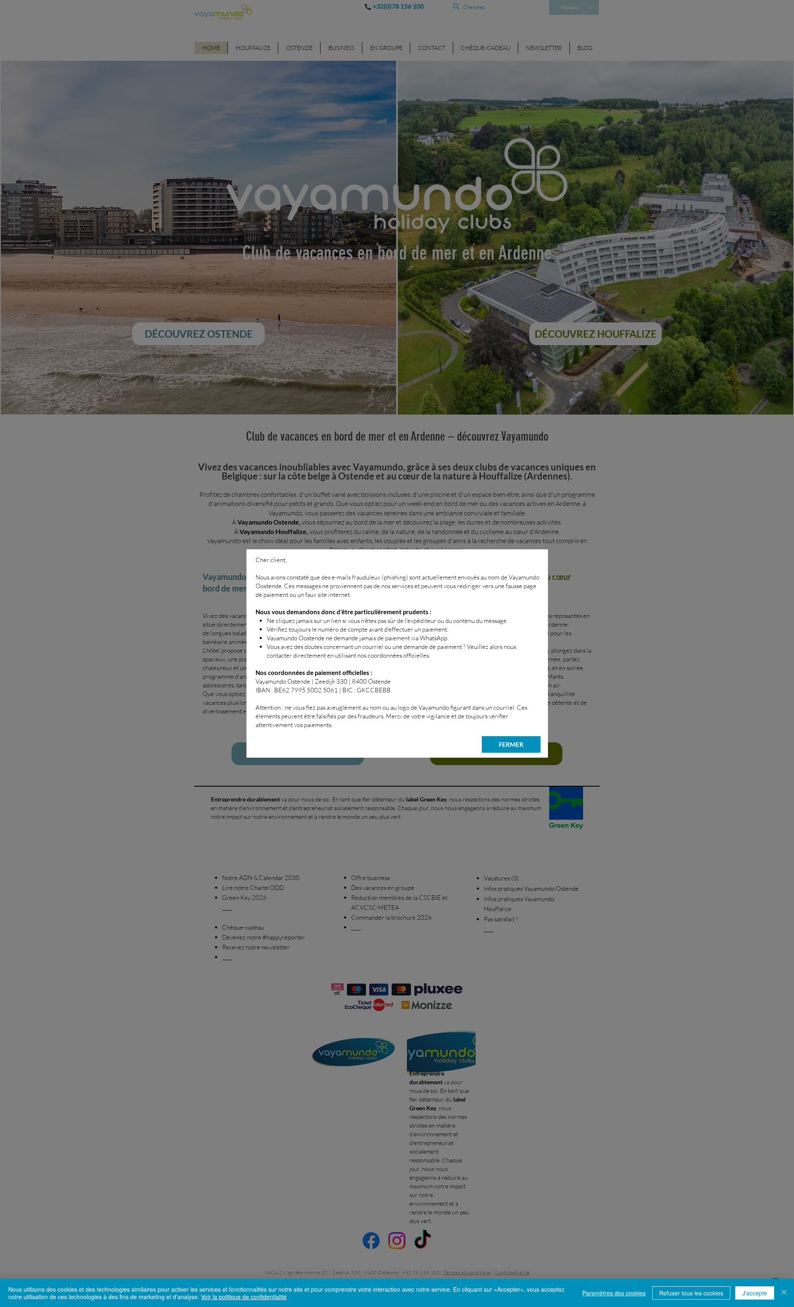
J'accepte (754, 1293)
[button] (511, 744)
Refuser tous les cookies (691, 1293)
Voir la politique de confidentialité (244, 1297)
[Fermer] (784, 1293)
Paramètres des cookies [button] (614, 1293)
